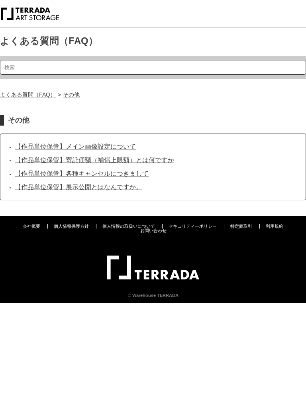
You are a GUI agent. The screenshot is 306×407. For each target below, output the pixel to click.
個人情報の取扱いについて (128, 226)
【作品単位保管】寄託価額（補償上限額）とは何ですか (94, 160)
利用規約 (274, 226)
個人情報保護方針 (71, 226)
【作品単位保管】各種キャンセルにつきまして (82, 173)
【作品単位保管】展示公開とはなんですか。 (78, 187)
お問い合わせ (153, 230)
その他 (71, 94)
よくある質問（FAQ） (49, 40)
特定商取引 (241, 226)
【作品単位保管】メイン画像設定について (75, 146)
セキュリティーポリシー (193, 226)
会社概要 (31, 226)
